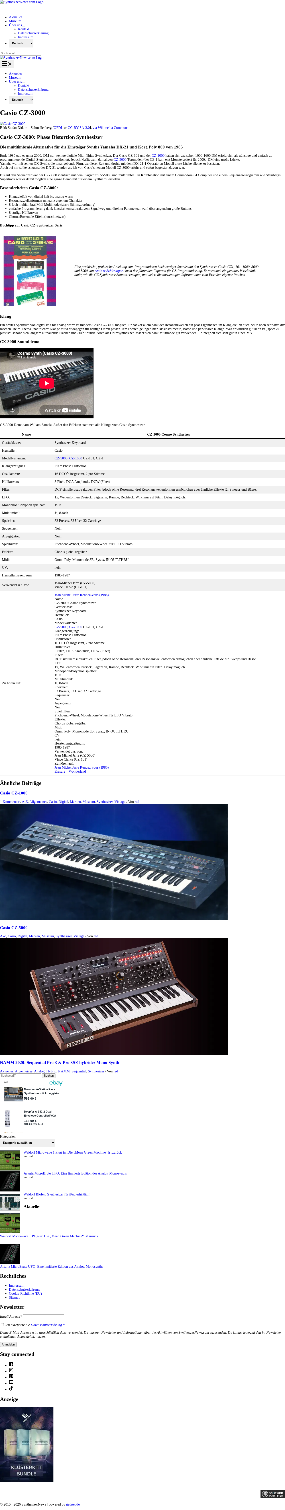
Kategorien (8, 1136)
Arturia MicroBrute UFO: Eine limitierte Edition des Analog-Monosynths (75, 1173)
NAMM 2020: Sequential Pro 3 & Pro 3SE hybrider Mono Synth (59, 1062)
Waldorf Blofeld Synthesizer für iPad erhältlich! (57, 1194)
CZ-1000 (158, 155)
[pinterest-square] (11, 1377)
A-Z (25, 802)
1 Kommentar (9, 802)
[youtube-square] (11, 1383)
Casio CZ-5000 (14, 927)
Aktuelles (6, 1071)
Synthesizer (105, 802)
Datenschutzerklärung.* (48, 1325)
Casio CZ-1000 (14, 793)
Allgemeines (38, 802)
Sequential (78, 1071)
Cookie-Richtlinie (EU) (25, 1293)
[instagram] (11, 1371)
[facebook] (11, 1365)
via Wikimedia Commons (110, 128)
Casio (53, 802)
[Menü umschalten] (23, 26)
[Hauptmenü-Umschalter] (7, 64)
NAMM (64, 1071)
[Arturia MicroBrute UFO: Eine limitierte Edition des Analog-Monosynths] (10, 1181)
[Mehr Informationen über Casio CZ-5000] (114, 919)
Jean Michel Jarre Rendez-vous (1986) (82, 595)
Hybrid (51, 1071)
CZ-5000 (120, 159)
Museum (89, 802)
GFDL (58, 128)
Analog (39, 1071)
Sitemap (14, 1297)
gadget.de (73, 1504)
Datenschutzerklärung (24, 1289)
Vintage (119, 802)
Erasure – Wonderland (70, 771)
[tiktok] (11, 1389)
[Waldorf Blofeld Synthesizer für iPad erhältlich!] (10, 1202)
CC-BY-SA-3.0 (79, 128)
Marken (75, 802)
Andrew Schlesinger (109, 271)
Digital (63, 802)
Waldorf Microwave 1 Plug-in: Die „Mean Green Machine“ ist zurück (73, 1152)
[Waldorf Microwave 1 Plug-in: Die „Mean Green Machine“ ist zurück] (10, 1160)
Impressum (16, 1285)
